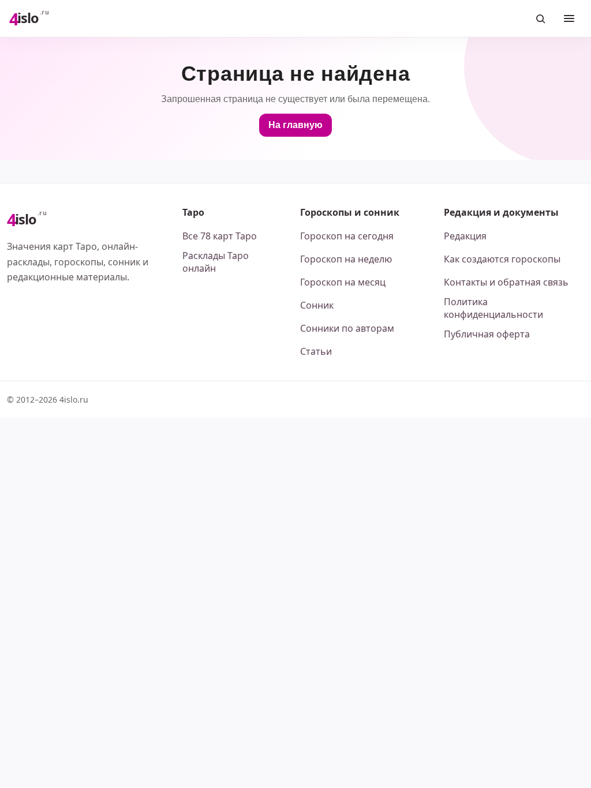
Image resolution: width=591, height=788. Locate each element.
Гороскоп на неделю (346, 259)
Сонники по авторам (347, 328)
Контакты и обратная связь (506, 282)
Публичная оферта (487, 334)
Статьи (316, 351)
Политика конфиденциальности (493, 308)
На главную (295, 125)
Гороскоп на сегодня (347, 236)
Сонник (317, 305)
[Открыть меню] (569, 18)
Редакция (465, 236)
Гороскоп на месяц (343, 282)
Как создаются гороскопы (502, 259)
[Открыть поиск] (540, 18)
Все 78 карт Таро (219, 236)
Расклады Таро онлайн (215, 262)
